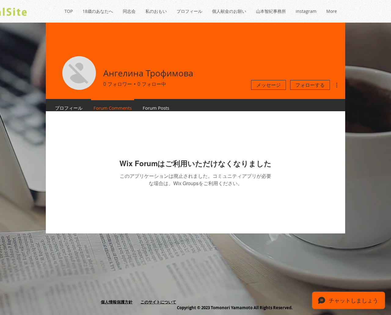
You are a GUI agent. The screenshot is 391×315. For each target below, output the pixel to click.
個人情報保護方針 (117, 302)
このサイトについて (158, 302)
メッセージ (268, 85)
